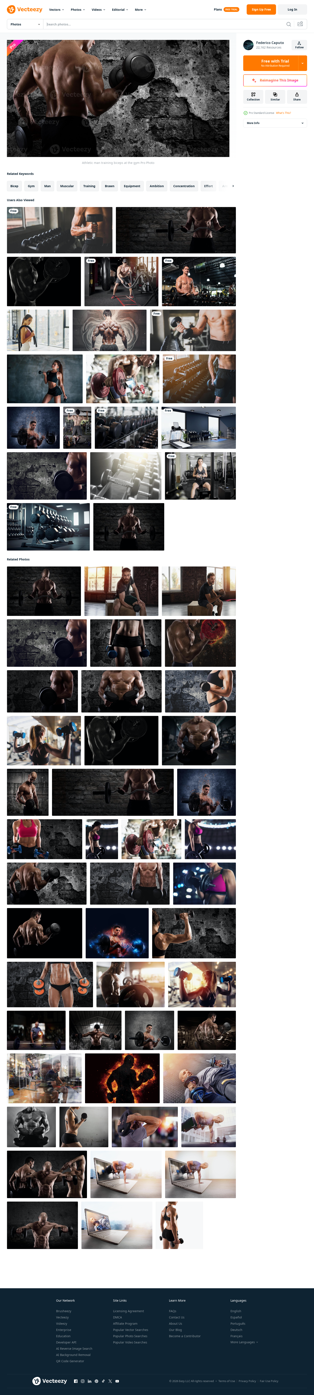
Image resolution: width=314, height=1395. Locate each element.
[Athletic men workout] (47, 1174)
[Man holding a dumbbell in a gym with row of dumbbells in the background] (59, 230)
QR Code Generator (70, 1361)
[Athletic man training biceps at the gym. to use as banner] (176, 230)
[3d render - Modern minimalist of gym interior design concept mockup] (198, 428)
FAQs (172, 1311)
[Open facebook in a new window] (75, 1381)
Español (236, 1317)
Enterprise (63, 1330)
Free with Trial (275, 63)
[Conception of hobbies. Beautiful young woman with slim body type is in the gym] (38, 330)
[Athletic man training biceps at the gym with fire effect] (200, 643)
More (139, 10)
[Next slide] (229, 186)
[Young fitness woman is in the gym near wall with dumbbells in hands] (45, 379)
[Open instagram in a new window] (82, 1381)
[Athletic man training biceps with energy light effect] (117, 933)
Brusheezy (63, 1311)
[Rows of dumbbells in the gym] (125, 476)
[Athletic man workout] (42, 1225)
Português (237, 1323)
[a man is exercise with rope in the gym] (121, 281)
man (47, 186)
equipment (132, 186)
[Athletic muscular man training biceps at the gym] (44, 1078)
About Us (175, 1323)
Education (63, 1336)
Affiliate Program (125, 1323)
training (89, 186)
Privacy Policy (247, 1381)
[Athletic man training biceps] (33, 428)
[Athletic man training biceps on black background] (44, 933)
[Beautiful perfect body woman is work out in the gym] (200, 476)
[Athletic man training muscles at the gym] (145, 1127)
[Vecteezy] (24, 9)
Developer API (66, 1342)
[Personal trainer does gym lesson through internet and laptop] (126, 1174)
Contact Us (177, 1317)
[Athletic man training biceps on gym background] (207, 1030)
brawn (109, 186)
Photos (76, 10)
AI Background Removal (73, 1355)
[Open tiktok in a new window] (103, 1381)
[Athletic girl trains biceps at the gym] (44, 740)
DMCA (117, 1317)
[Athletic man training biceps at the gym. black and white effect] (44, 281)
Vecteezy (62, 1317)
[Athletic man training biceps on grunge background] (28, 792)
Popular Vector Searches (130, 1330)
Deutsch (236, 1330)
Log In (292, 9)
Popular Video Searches (130, 1342)
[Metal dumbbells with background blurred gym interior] (48, 527)
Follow (299, 47)
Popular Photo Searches (130, 1336)
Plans (218, 9)
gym (31, 186)
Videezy (61, 1323)
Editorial (118, 10)
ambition (157, 186)
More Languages (242, 1342)
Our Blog (175, 1330)
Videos (97, 10)
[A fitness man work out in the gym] (77, 428)
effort (208, 186)
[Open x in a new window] (110, 1381)
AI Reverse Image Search (74, 1348)
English (235, 1311)
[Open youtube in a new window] (117, 1381)
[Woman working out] (179, 1225)
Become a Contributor (185, 1336)
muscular (67, 186)
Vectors (54, 10)
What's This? (283, 113)
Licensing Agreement (128, 1311)
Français (236, 1336)
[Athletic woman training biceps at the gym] (102, 839)
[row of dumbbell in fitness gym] (126, 428)
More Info (253, 123)
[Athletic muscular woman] (83, 1127)
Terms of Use (226, 1381)
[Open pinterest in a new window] (96, 1381)
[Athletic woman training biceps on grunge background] (125, 643)
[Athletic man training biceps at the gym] (122, 379)
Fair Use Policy (269, 1381)
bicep (14, 186)
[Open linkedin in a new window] (89, 1381)
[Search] (288, 24)
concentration (184, 186)
